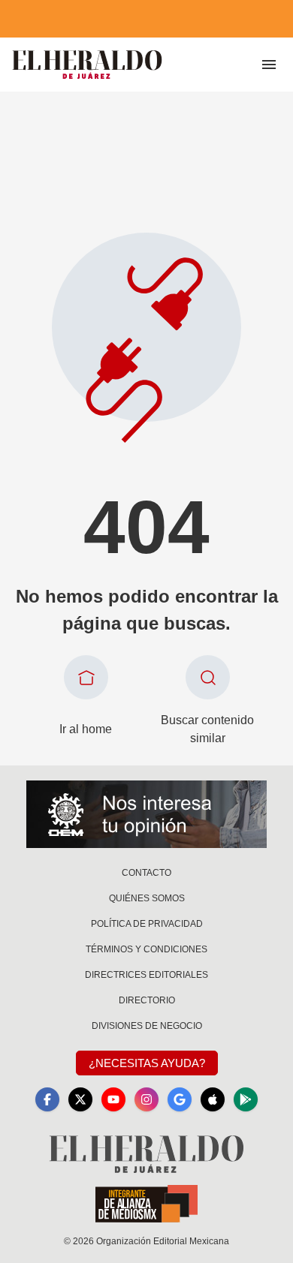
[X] (80, 1099)
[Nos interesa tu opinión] (146, 814)
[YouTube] (113, 1099)
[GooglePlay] (246, 1099)
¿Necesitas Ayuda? (147, 1063)
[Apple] (213, 1099)
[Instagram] (146, 1099)
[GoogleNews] (180, 1099)
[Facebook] (47, 1099)
